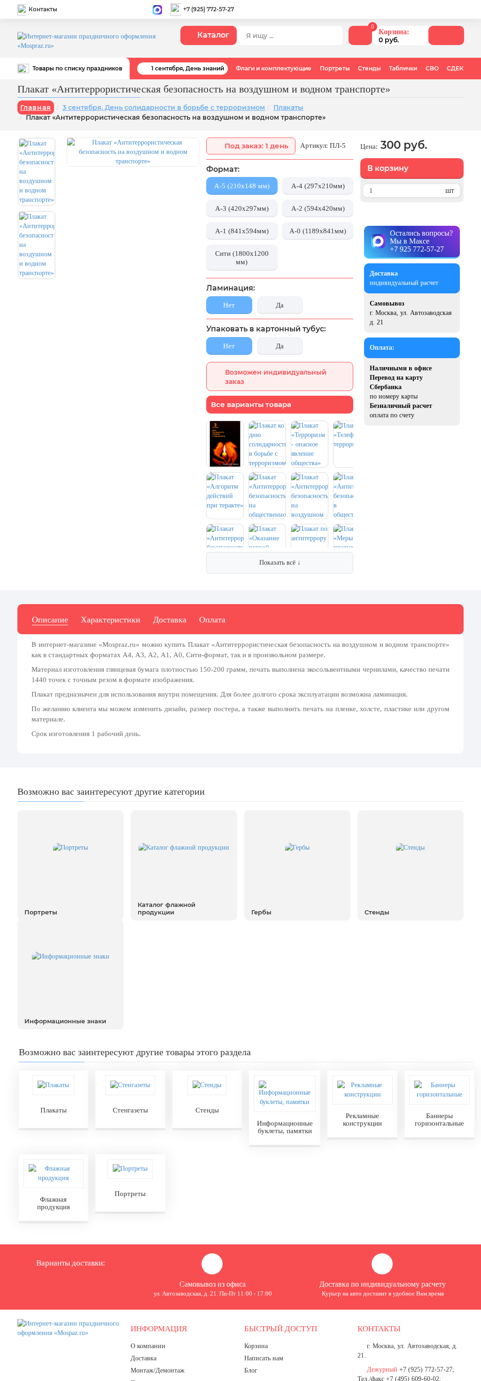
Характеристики (110, 619)
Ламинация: (230, 288)
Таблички (403, 68)
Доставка (169, 619)
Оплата (212, 619)
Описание (50, 619)
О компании (148, 1346)
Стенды (369, 68)
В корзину (387, 168)
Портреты (335, 68)
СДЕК (455, 68)
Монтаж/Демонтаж (158, 1370)
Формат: (223, 169)
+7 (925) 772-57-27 (208, 9)
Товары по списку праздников (77, 67)
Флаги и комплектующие (273, 68)
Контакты (43, 9)
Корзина (256, 1346)
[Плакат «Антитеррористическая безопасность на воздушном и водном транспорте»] (36, 172)
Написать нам (263, 1358)
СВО (432, 68)
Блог (250, 1370)
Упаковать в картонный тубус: (266, 328)
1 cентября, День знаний (187, 68)
